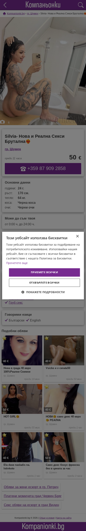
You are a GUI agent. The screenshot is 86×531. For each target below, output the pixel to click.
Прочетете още (17, 263)
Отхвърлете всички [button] (44, 282)
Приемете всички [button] (44, 272)
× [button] (77, 236)
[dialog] (43, 265)
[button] (43, 292)
